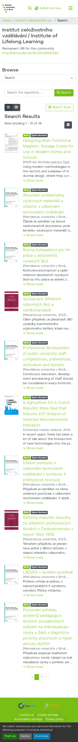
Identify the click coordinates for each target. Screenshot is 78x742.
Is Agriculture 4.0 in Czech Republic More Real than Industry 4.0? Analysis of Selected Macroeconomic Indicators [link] (46, 419)
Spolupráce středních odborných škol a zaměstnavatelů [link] (42, 304)
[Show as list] (8, 107)
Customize (41, 736)
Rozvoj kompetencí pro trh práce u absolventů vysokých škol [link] (47, 255)
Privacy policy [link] (54, 719)
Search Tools (61, 107)
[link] (27, 705)
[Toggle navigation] (70, 8)
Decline (25, 736)
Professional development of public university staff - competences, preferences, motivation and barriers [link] (47, 359)
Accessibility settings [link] (28, 719)
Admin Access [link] (50, 8)
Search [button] (65, 92)
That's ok (10, 736)
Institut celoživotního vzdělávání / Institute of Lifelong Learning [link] (34, 20)
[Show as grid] (16, 107)
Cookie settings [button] (47, 715)
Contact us (27, 715)
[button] (8, 8)
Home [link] (6, 20)
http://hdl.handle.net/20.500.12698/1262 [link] (30, 53)
